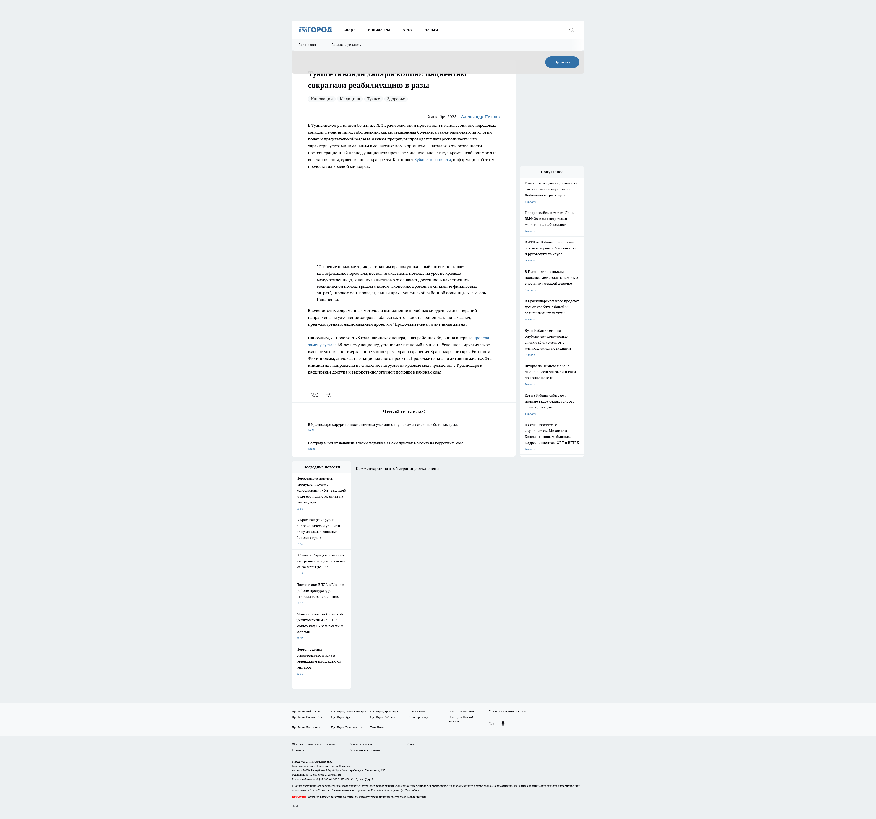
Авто (407, 29)
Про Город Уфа (419, 717)
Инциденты (379, 29)
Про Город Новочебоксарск (348, 711)
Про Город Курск (342, 717)
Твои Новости (379, 727)
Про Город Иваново (461, 711)
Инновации (322, 98)
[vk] (315, 395)
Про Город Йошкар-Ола (307, 717)
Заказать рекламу (346, 44)
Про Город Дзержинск (306, 727)
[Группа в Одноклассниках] (503, 723)
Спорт (349, 29)
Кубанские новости (432, 159)
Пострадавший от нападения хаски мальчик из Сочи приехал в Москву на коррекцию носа (385, 445)
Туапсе (373, 98)
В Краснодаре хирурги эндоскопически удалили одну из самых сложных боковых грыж (383, 427)
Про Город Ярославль (384, 711)
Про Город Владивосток (346, 727)
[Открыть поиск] (571, 29)
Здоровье (396, 98)
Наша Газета (417, 711)
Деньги (431, 29)
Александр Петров (480, 116)
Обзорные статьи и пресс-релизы (313, 744)
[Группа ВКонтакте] (491, 723)
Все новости (308, 44)
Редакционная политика (365, 750)
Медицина (350, 98)
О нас (411, 744)
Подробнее (412, 790)
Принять (562, 62)
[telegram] (330, 395)
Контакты (298, 750)
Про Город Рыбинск (382, 717)
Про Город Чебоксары (306, 711)
